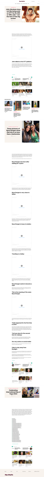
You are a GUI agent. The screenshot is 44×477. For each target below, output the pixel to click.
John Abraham (13, 74)
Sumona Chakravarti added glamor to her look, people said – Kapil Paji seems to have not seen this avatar (17, 115)
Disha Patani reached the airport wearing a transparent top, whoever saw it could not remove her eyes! (8, 110)
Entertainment (12, 7)
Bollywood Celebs (36, 108)
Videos (11, 471)
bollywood (33, 108)
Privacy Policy (24, 471)
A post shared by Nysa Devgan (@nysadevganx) (21, 185)
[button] (38, 3)
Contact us (29, 471)
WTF (17, 471)
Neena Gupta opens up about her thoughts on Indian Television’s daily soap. (35, 111)
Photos (17, 388)
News (15, 7)
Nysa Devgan (13, 360)
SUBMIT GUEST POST (36, 471)
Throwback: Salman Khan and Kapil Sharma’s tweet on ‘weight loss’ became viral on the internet (26, 108)
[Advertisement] (22, 28)
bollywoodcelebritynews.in (15, 358)
